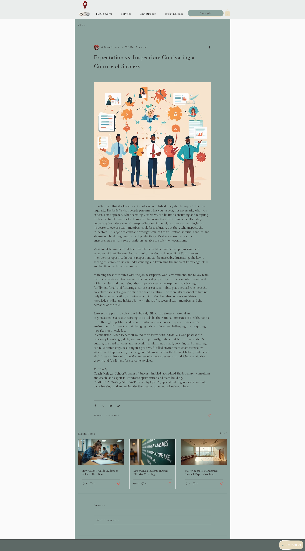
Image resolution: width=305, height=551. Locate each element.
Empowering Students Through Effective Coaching (150, 472)
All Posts (83, 25)
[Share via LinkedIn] (110, 405)
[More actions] (209, 47)
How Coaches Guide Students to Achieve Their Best (100, 472)
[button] (227, 12)
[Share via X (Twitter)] (103, 405)
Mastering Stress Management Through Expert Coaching (201, 472)
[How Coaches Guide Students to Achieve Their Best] (101, 452)
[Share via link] (118, 405)
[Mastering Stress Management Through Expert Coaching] (204, 452)
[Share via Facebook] (95, 405)
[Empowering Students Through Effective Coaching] (153, 452)
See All (223, 433)
